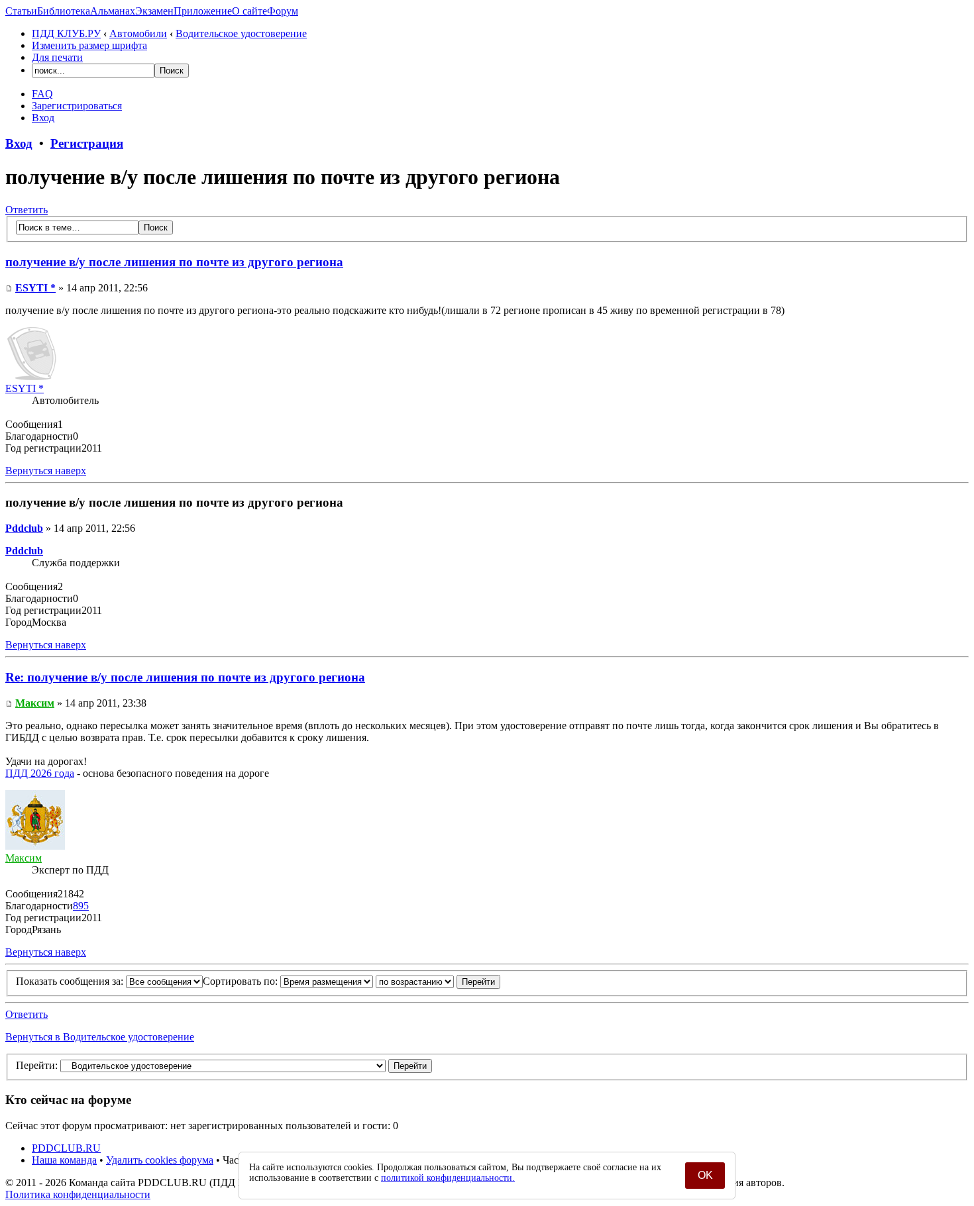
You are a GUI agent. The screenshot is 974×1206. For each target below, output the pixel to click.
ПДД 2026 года (39, 773)
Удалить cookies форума (159, 1160)
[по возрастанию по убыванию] (438, 981)
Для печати (57, 57)
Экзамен (154, 11)
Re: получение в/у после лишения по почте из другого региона (185, 677)
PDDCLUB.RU (66, 1148)
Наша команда (64, 1160)
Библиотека (63, 11)
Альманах (112, 11)
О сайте (249, 11)
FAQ (42, 93)
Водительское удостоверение (241, 33)
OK (705, 1175)
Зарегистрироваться (77, 105)
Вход (43, 117)
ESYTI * (35, 287)
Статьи (21, 11)
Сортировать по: (241, 981)
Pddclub (24, 528)
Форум (282, 11)
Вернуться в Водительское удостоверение (99, 1036)
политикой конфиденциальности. (448, 1178)
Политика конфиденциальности (77, 1194)
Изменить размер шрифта (89, 45)
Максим (34, 703)
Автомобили (138, 33)
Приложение (203, 11)
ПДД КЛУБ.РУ (66, 33)
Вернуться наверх (45, 470)
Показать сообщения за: (71, 981)
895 (81, 905)
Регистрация (86, 143)
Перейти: (37, 1065)
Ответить (26, 209)
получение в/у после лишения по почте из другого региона (174, 262)
